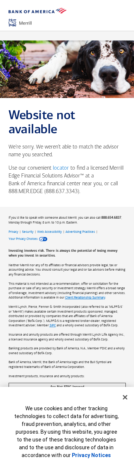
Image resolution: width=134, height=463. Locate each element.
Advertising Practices (80, 232)
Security (28, 232)
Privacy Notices (91, 455)
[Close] (125, 397)
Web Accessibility (49, 232)
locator (61, 168)
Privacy (13, 232)
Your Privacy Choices (23, 239)
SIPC (53, 325)
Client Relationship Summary (85, 297)
